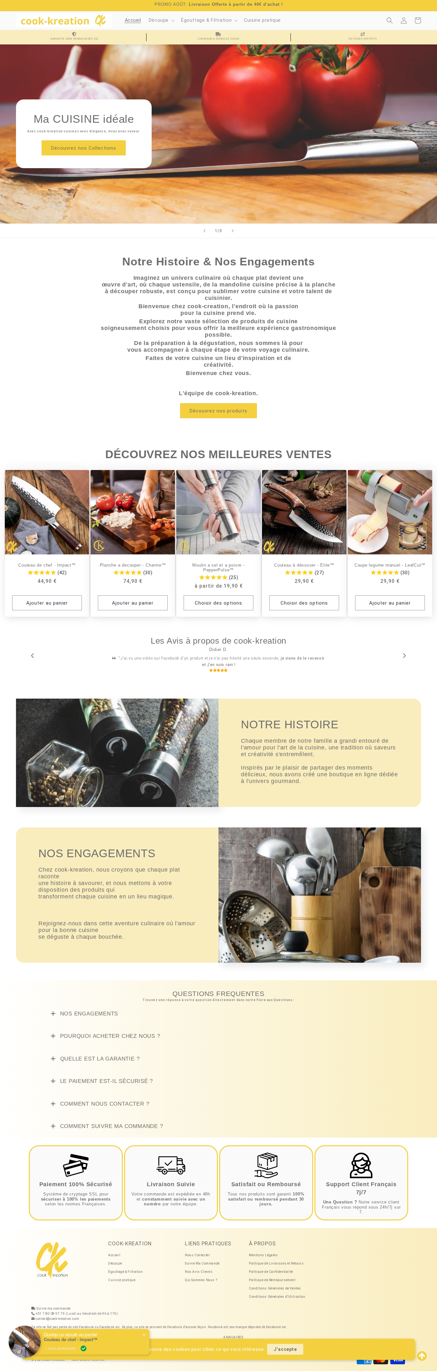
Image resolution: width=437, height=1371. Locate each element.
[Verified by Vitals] (83, 1340)
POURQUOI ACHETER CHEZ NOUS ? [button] (109, 1030)
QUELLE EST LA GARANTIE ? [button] (99, 1053)
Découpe (115, 1257)
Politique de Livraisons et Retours (276, 1257)
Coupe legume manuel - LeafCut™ (389, 565)
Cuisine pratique (122, 1274)
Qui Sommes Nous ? (201, 1274)
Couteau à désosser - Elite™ (304, 565)
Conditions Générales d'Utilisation (277, 1290)
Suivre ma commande (53, 1302)
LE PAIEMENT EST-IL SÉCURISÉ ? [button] (105, 1075)
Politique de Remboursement (272, 1274)
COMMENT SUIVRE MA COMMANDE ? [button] (110, 1120)
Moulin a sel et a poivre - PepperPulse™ (218, 567)
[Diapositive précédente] (204, 231)
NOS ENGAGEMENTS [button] (88, 1008)
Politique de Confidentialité (271, 1265)
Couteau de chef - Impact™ (47, 565)
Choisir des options (218, 603)
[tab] (218, 1008)
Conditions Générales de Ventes (275, 1282)
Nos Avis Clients (199, 1265)
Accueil (114, 1249)
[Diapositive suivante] (233, 231)
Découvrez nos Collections (83, 148)
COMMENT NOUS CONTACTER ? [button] (103, 1097)
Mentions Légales (263, 1249)
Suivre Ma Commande (202, 1257)
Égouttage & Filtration (125, 1265)
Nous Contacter (197, 1249)
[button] (161, 20)
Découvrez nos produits (218, 411)
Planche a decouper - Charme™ (133, 565)
